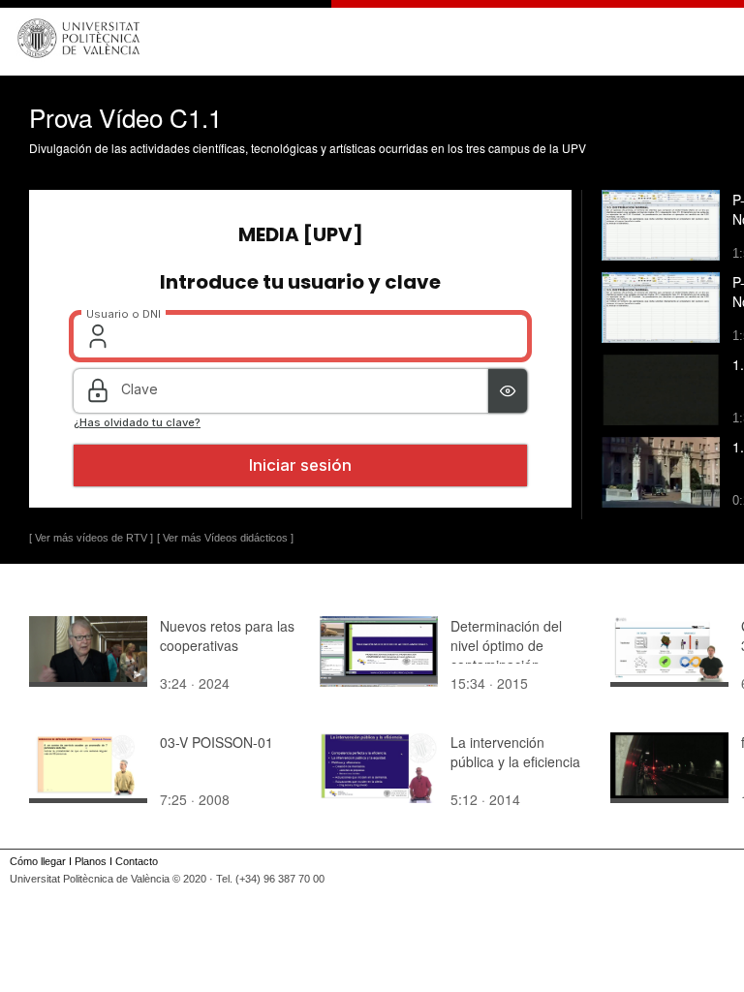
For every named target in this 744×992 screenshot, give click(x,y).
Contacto (136, 861)
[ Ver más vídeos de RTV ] (91, 537)
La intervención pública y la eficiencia (515, 751)
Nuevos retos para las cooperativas (227, 635)
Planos (91, 861)
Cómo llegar (38, 861)
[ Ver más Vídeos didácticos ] (225, 537)
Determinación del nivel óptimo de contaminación (506, 645)
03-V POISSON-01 (216, 742)
